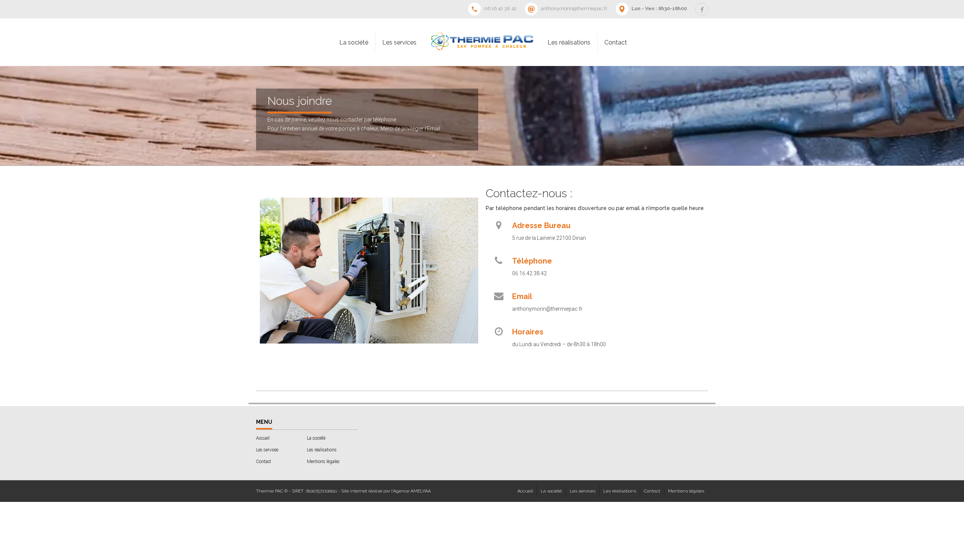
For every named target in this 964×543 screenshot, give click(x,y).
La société (353, 42)
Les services (399, 42)
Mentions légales (323, 461)
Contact (615, 42)
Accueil (263, 438)
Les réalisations (569, 42)
